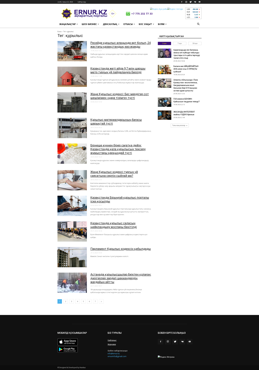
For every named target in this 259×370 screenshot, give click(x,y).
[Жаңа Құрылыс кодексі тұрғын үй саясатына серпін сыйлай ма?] (72, 180)
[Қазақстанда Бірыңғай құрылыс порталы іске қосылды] (72, 206)
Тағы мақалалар (178, 125)
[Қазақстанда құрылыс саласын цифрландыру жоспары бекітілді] (72, 231)
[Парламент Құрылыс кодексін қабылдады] (72, 257)
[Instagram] (186, 2)
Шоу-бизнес (89, 24)
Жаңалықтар (67, 24)
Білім (161, 24)
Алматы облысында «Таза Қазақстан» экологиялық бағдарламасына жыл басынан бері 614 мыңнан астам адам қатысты (185, 85)
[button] (198, 24)
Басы (59, 31)
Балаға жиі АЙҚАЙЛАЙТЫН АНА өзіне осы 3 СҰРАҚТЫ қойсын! (185, 69)
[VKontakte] (195, 2)
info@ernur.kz (114, 353)
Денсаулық (110, 24)
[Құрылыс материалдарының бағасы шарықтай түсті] (72, 128)
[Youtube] (199, 2)
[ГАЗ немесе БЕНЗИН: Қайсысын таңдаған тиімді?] (164, 102)
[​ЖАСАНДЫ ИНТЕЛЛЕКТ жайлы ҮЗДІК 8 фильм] (164, 115)
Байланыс (112, 340)
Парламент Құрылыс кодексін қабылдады (120, 248)
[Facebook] (182, 2)
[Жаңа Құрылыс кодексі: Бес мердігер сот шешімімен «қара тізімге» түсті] (72, 102)
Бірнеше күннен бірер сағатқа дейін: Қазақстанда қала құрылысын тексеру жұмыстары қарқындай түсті (118, 149)
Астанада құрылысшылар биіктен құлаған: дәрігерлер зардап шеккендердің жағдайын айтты (120, 278)
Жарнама (112, 344)
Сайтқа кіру (82, 2)
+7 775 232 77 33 (142, 13)
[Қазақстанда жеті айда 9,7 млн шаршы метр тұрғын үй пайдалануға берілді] (72, 77)
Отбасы (128, 24)
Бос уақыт (145, 24)
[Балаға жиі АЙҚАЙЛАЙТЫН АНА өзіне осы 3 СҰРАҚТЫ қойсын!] (164, 69)
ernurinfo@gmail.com (117, 356)
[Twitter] (191, 2)
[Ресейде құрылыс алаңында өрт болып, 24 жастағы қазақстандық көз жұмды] (72, 51)
